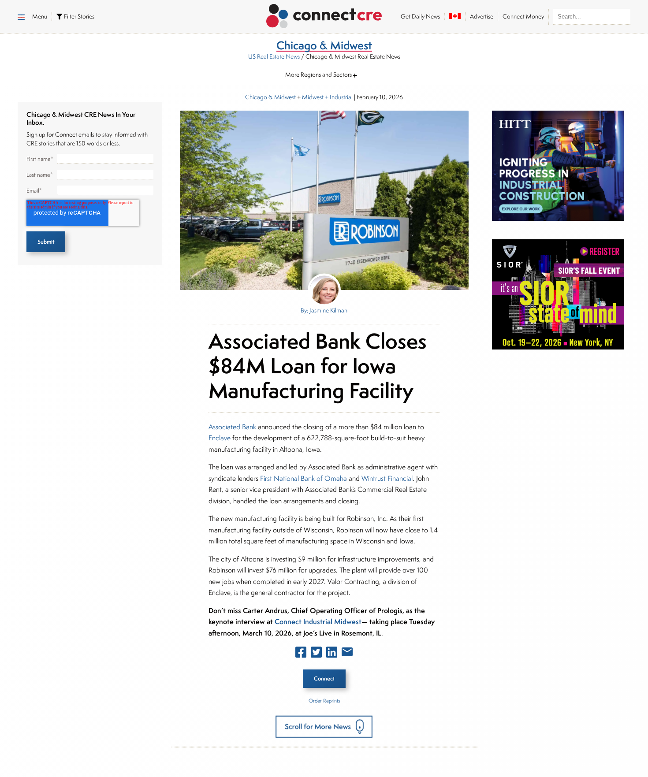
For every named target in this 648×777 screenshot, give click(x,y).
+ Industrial (338, 97)
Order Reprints (324, 700)
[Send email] (347, 653)
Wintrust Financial (387, 478)
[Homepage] (324, 14)
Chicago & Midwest (270, 97)
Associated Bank (232, 426)
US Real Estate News (274, 56)
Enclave (220, 437)
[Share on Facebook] (300, 654)
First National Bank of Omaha (303, 478)
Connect (324, 678)
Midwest (313, 97)
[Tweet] (316, 654)
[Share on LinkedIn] (331, 654)
